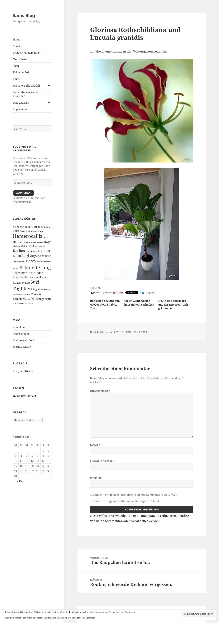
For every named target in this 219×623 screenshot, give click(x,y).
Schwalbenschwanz (36, 277)
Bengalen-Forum (23, 371)
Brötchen (45, 227)
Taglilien (22, 288)
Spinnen (26, 282)
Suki (35, 282)
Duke (16, 230)
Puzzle (17, 79)
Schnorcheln (19, 277)
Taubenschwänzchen (21, 295)
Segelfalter (17, 283)
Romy (116, 331)
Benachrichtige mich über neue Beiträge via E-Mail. (126, 501)
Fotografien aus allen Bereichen (25, 94)
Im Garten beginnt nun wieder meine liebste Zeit (105, 304)
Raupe (16, 268)
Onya (34, 255)
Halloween (31, 231)
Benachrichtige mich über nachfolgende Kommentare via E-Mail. (135, 494)
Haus (128, 331)
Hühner (18, 242)
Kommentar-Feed (23, 340)
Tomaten (36, 294)
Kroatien (40, 246)
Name (95, 444)
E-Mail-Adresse (102, 461)
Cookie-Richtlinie (87, 617)
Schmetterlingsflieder (28, 273)
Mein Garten (20, 59)
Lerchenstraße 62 (34, 251)
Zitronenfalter (19, 303)
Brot (37, 227)
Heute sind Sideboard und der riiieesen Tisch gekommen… (173, 304)
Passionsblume (19, 262)
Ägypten (29, 303)
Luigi (25, 255)
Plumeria (47, 262)
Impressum (20, 109)
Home (16, 39)
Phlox (40, 261)
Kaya (47, 242)
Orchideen (44, 256)
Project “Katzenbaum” (26, 52)
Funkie (22, 231)
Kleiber (16, 246)
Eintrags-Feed (21, 334)
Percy (31, 260)
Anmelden (19, 327)
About (16, 46)
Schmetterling (35, 267)
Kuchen (19, 250)
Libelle (47, 251)
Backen (29, 226)
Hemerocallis (27, 236)
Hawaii (40, 231)
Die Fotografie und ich (26, 85)
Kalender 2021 (22, 72)
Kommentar (100, 391)
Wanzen (26, 299)
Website (96, 478)
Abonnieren (23, 192)
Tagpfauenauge (41, 289)
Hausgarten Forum (24, 395)
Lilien (17, 256)
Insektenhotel (30, 242)
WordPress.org (22, 346)
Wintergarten (41, 298)
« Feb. (20, 481)
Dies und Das (21, 102)
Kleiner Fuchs (28, 246)
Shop (16, 66)
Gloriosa (142, 331)
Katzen (40, 242)
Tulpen (17, 299)
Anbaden (19, 227)
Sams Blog (24, 15)
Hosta (45, 237)
